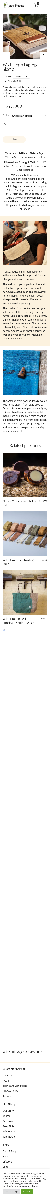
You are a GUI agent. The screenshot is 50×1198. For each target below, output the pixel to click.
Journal (7, 1116)
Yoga (5, 1166)
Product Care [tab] (21, 76)
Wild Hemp (9, 1131)
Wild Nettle (9, 1136)
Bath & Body (10, 1151)
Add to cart (14, 139)
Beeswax (8, 1121)
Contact (7, 1075)
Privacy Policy (10, 1091)
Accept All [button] (27, 1191)
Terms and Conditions (15, 1085)
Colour (6, 115)
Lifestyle (7, 1161)
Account (7, 1096)
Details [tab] (8, 76)
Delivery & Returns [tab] (13, 80)
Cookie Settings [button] (11, 1191)
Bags (5, 1156)
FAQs (6, 1080)
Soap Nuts (8, 1126)
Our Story (8, 1110)
